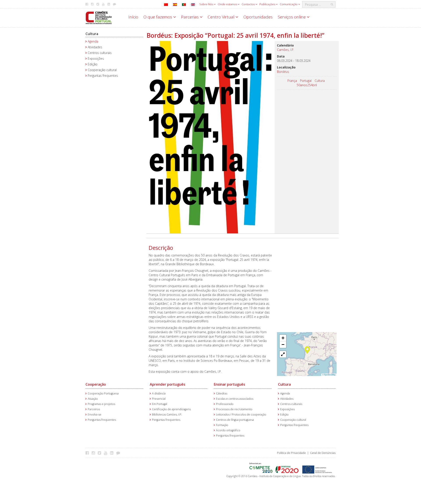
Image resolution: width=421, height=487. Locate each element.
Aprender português (167, 384)
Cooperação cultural (102, 70)
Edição (92, 64)
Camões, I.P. (285, 50)
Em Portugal (159, 404)
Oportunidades (258, 17)
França (292, 81)
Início (133, 17)
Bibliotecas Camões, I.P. (167, 414)
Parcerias (190, 17)
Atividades (95, 47)
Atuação (93, 399)
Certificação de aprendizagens (171, 409)
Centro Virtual (221, 17)
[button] (307, 349)
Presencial (159, 399)
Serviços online (292, 17)
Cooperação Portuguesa (103, 393)
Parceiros (94, 409)
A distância (159, 393)
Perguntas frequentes (103, 75)
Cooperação (96, 384)
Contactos (248, 4)
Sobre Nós (206, 4)
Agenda (93, 41)
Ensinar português (229, 384)
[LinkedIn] (113, 452)
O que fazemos (158, 17)
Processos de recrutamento (234, 409)
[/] (99, 17)
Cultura (92, 33)
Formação (222, 425)
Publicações (267, 4)
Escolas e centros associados (234, 399)
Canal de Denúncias (322, 453)
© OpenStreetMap (328, 374)
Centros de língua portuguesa (235, 420)
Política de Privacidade (291, 453)
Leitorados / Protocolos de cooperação (241, 414)
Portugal (306, 81)
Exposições (96, 58)
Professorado (225, 404)
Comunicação (289, 4)
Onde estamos (228, 4)
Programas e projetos (101, 404)
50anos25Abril (307, 85)
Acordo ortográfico (228, 430)
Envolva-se (94, 414)
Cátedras (221, 393)
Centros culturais (100, 53)
